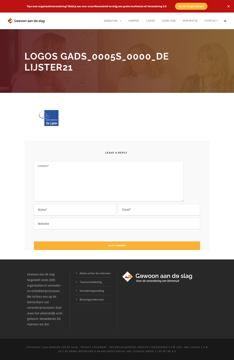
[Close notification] (228, 6)
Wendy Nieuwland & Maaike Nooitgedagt (97, 351)
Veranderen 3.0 (50, 319)
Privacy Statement (94, 347)
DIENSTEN (111, 20)
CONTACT (211, 20)
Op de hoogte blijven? (191, 6)
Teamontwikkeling (91, 282)
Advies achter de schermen (95, 273)
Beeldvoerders (126, 347)
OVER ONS (169, 20)
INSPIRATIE (190, 20)
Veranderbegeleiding (92, 290)
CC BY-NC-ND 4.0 (165, 351)
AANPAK (133, 20)
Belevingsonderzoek (92, 299)
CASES (150, 20)
